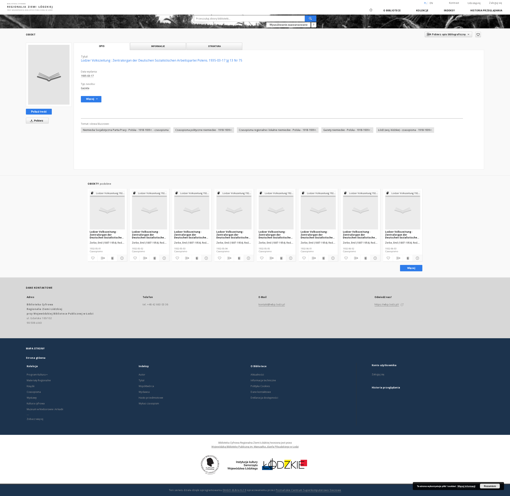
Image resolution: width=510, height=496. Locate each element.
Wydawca (144, 392)
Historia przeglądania (486, 10)
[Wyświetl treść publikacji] (112, 258)
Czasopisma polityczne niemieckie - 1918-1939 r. (203, 130)
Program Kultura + (37, 374)
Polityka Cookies (260, 386)
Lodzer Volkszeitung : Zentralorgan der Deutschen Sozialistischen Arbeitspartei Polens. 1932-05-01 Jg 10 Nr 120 (107, 234)
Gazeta (85, 88)
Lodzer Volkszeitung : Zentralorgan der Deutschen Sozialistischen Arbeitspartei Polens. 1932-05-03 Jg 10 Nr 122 (191, 234)
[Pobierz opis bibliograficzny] (102, 258)
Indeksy (449, 10)
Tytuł (141, 380)
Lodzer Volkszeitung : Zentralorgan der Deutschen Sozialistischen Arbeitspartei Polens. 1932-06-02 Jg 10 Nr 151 (360, 234)
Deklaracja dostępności (264, 397)
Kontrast (454, 3)
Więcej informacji (466, 486)
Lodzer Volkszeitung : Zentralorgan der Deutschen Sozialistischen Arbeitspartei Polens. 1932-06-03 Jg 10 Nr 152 (402, 234)
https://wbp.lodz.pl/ (387, 304)
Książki (30, 386)
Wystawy (32, 397)
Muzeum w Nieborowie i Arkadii (45, 409)
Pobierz (38, 120)
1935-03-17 (87, 75)
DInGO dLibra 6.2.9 (234, 490)
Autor (142, 374)
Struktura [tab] (214, 46)
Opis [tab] (101, 46)
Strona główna (36, 358)
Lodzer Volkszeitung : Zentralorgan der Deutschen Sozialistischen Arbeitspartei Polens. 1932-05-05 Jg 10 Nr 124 (276, 234)
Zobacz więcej (35, 419)
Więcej (411, 268)
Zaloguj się (495, 3)
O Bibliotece (392, 10)
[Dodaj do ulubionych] (478, 34)
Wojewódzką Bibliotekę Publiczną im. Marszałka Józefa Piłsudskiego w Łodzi (255, 446)
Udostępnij (474, 3)
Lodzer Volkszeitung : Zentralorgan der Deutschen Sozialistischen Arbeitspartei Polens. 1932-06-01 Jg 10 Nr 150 (318, 234)
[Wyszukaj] (310, 18)
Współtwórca (146, 386)
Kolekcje (422, 10)
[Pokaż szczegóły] (121, 258)
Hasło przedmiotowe (151, 397)
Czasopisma (34, 392)
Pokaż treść (39, 111)
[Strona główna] (371, 8)
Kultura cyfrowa (36, 403)
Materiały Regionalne (39, 380)
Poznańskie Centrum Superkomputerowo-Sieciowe (308, 490)
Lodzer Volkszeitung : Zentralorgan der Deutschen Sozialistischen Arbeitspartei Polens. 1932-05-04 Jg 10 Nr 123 (233, 234)
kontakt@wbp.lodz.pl (272, 304)
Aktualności (257, 374)
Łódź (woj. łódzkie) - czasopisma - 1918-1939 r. (405, 130)
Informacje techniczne (263, 380)
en (431, 3)
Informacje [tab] (158, 46)
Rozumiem (490, 486)
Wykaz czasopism (149, 403)
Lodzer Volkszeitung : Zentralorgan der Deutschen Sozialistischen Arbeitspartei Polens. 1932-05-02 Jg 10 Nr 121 (149, 234)
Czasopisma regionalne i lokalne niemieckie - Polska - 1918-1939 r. (278, 130)
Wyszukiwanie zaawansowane (288, 24)
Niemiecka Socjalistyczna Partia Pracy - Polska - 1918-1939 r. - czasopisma (126, 130)
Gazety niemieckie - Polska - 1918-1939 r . (347, 130)
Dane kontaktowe (261, 392)
